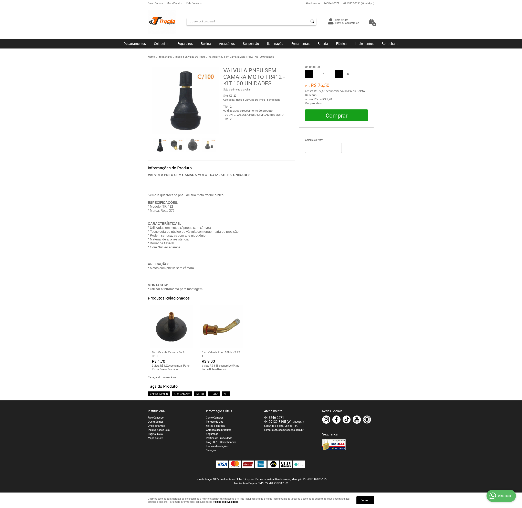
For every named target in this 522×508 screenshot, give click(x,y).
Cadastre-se (352, 23)
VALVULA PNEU (159, 394)
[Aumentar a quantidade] (339, 74)
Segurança (212, 434)
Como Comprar (214, 417)
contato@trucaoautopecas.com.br (283, 430)
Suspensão (251, 43)
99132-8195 (358, 3)
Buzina (206, 43)
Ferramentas (300, 43)
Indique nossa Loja (159, 430)
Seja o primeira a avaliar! (237, 89)
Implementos (364, 43)
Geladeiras (161, 43)
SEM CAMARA (182, 394)
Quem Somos (155, 3)
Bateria (323, 43)
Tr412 (214, 394)
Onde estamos (156, 426)
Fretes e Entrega (215, 426)
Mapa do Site (155, 438)
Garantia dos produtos (218, 430)
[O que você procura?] (312, 21)
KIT (226, 394)
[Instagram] (326, 419)
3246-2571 (331, 3)
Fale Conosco (193, 3)
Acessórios (227, 43)
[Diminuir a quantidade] (309, 74)
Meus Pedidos (174, 3)
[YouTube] (357, 419)
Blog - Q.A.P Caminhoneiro (221, 442)
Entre (338, 23)
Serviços (211, 450)
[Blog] (367, 419)
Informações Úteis (219, 411)
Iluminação (275, 43)
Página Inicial (155, 434)
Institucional (157, 411)
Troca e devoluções (217, 446)
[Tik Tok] (347, 419)
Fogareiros (185, 43)
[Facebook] (336, 419)
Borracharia (390, 43)
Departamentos (135, 43)
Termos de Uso (214, 421)
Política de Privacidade (219, 438)
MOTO (200, 394)
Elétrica (341, 43)
